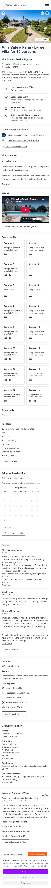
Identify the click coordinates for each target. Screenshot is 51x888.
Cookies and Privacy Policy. (36, 866)
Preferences (25, 883)
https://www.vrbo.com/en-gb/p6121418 (23, 141)
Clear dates (6, 527)
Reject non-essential (25, 877)
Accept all (25, 871)
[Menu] (47, 5)
